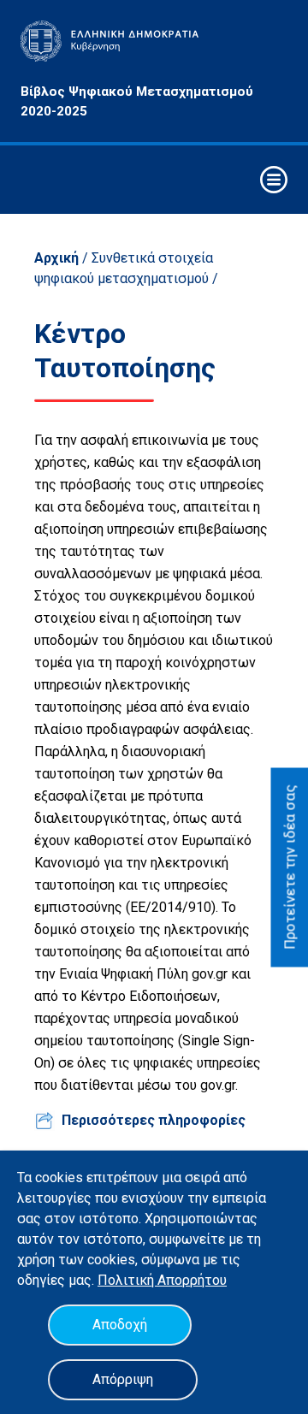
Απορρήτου (192, 1280)
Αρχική (56, 258)
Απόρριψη (122, 1379)
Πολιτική (127, 1280)
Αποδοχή (119, 1324)
